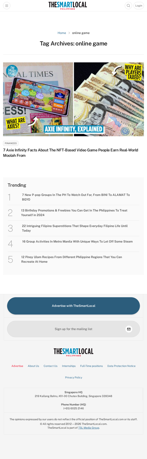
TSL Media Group (88, 427)
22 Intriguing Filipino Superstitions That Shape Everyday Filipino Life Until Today (75, 228)
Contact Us (50, 365)
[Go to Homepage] (67, 6)
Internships (69, 365)
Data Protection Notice (121, 365)
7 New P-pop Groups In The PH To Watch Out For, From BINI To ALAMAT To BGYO (76, 197)
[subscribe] (128, 329)
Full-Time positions (91, 365)
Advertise (17, 365)
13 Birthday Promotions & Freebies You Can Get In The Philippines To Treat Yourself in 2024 (74, 213)
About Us (33, 365)
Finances (11, 143)
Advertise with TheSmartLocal (73, 306)
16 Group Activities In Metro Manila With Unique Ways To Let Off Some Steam (77, 241)
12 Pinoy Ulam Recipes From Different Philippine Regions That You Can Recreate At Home (71, 259)
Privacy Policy (73, 377)
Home (62, 33)
